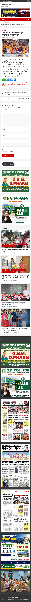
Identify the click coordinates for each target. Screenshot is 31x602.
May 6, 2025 (5, 37)
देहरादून (12, 270)
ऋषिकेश (10, 83)
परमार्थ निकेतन (4, 84)
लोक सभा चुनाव (5, 297)
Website (4, 142)
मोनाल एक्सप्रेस (6, 5)
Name (4, 129)
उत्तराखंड (6, 83)
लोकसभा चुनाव (11, 297)
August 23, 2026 (6, 306)
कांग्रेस (4, 244)
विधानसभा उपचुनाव (17, 297)
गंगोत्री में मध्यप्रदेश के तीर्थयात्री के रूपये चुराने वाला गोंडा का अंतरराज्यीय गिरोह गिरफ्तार (15, 93)
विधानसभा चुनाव (24, 297)
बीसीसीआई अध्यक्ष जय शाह (7, 85)
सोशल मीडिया (13, 246)
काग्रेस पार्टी (8, 244)
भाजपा (21, 270)
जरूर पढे (4, 228)
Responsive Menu (28, 1)
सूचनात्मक (8, 246)
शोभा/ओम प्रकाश (12, 37)
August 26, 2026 (6, 280)
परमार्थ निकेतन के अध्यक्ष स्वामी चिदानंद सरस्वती (16, 84)
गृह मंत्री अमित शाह (15, 83)
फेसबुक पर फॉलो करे (8, 164)
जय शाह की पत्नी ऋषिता (23, 83)
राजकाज (26, 244)
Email (3, 135)
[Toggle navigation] (3, 19)
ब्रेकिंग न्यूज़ (4, 30)
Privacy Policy (23, 597)
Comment (5, 112)
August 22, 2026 (6, 332)
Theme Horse (9, 599)
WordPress (26, 599)
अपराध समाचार (5, 325)
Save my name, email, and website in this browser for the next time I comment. (14, 150)
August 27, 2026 (6, 253)
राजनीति (4, 246)
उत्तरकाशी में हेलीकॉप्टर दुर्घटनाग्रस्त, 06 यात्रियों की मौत (16, 98)
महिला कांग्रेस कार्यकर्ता (19, 244)
